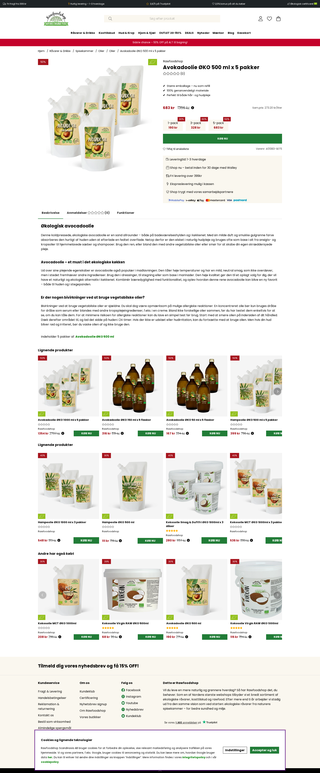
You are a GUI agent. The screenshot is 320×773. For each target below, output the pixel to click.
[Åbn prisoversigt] (192, 108)
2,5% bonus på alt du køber (230, 3)
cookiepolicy (50, 762)
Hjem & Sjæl (146, 33)
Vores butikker (90, 717)
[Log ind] (260, 19)
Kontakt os (46, 715)
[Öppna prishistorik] (62, 433)
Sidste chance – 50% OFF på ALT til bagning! (160, 42)
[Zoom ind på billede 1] (97, 118)
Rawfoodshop (173, 61)
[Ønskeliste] (269, 19)
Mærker (218, 33)
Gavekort (244, 33)
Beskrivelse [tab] (50, 213)
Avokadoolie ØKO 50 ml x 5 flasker (190, 420)
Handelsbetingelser (52, 698)
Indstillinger (235, 750)
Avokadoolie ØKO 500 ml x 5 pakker (143, 51)
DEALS (189, 33)
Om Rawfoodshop (93, 711)
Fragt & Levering (50, 691)
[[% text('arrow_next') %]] (278, 493)
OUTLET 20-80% (170, 33)
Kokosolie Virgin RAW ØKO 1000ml (254, 623)
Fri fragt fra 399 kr (16, 3)
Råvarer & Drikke (83, 33)
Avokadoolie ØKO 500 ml (94, 336)
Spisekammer (84, 51)
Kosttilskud (107, 33)
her (50, 757)
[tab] (88, 212)
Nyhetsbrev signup (93, 704)
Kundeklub (87, 691)
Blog (231, 33)
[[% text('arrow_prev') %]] (41, 493)
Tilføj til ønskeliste (177, 149)
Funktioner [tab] (125, 213)
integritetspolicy (193, 757)
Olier (101, 51)
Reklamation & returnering (48, 706)
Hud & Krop (126, 33)
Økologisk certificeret (302, 3)
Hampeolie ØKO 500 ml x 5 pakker (254, 420)
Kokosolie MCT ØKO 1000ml (57, 623)
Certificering (89, 698)
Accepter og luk (264, 750)
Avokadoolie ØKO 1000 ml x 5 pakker (63, 420)
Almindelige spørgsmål (54, 728)
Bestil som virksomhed (54, 722)
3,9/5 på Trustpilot (160, 3)
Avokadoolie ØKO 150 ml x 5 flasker (126, 420)
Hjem (41, 51)
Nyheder (203, 33)
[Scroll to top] (160, 770)
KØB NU (86, 433)
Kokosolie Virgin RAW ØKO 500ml (125, 623)
